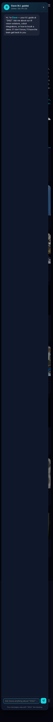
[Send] (43, 701)
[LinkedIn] (48, 700)
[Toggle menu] (48, 5)
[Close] (43, 7)
